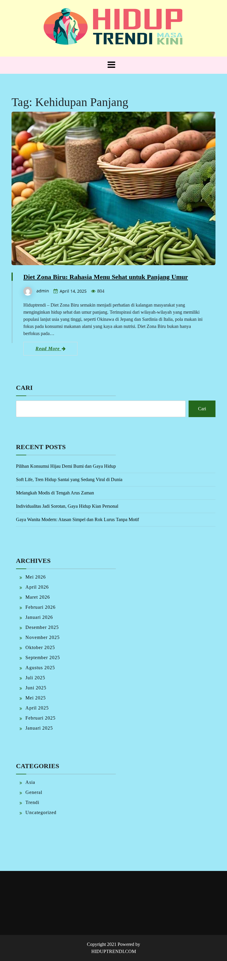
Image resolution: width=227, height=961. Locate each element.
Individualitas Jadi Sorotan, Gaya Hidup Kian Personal (67, 506)
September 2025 (42, 657)
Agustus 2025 (40, 667)
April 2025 (37, 707)
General (33, 792)
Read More (48, 348)
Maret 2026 (37, 597)
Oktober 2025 (40, 647)
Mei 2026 (35, 576)
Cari (24, 387)
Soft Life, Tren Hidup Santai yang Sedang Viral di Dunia (69, 479)
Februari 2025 (40, 717)
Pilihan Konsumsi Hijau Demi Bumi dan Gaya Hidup (66, 466)
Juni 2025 (35, 687)
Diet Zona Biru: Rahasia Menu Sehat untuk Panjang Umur (105, 277)
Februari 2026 (40, 607)
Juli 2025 (35, 677)
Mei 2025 (35, 697)
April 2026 (37, 587)
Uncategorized (40, 812)
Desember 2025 (42, 627)
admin (42, 291)
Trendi (32, 802)
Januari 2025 (39, 728)
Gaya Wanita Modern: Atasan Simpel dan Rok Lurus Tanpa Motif (77, 519)
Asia (30, 782)
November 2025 (42, 637)
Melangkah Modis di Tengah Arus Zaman (55, 492)
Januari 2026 (39, 617)
